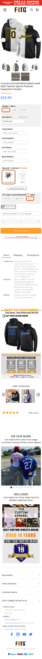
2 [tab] (18, 61)
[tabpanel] (21, 38)
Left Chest (7, 198)
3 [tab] (20, 61)
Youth (14, 110)
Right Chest (19, 198)
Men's (6, 110)
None (30, 198)
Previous (3, 40)
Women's (24, 110)
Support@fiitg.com (12, 619)
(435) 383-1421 (11, 629)
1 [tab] (17, 61)
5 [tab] (23, 61)
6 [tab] (25, 61)
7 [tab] (28, 487)
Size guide (22, 117)
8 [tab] (31, 487)
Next (38, 40)
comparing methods (16, 188)
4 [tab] (21, 61)
